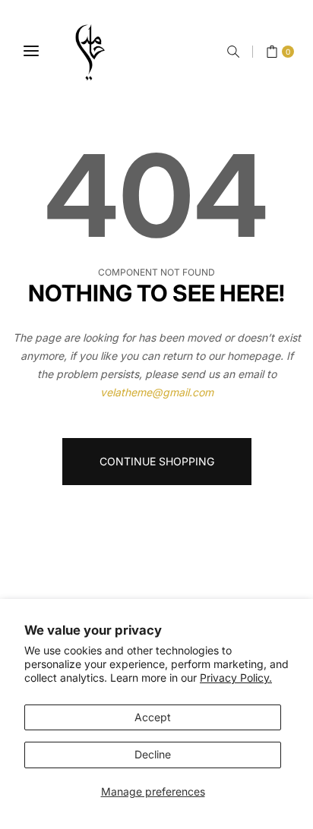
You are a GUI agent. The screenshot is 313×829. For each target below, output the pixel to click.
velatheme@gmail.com (156, 392)
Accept (152, 717)
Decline (152, 754)
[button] (233, 51)
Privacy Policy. (236, 677)
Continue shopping (157, 461)
